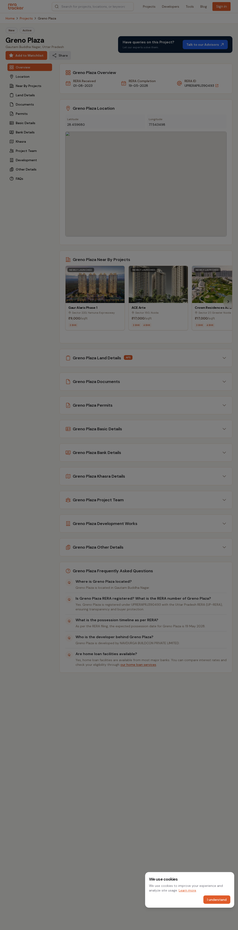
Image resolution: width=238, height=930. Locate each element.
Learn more (187, 890)
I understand (217, 900)
